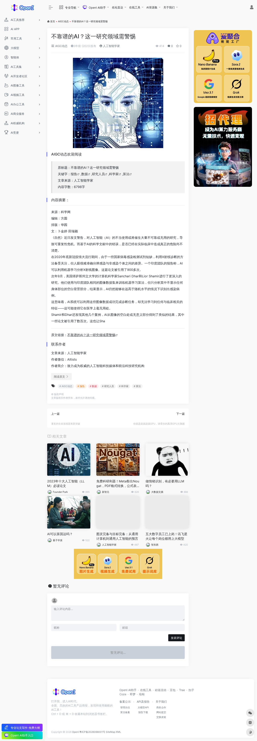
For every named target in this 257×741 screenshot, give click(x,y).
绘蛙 (142, 694)
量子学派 (57, 540)
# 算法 (137, 386)
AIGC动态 (63, 21)
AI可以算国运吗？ (60, 534)
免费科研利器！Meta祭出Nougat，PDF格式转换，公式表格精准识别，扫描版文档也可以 (117, 483)
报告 (74, 174)
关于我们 (169, 7)
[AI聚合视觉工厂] (223, 66)
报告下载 (143, 712)
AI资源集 (151, 7)
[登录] (252, 7)
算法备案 (125, 712)
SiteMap (110, 731)
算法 (126, 174)
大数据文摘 (157, 491)
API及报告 (143, 701)
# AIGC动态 (65, 386)
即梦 (133, 694)
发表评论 (176, 637)
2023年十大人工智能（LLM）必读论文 (66, 483)
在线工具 (134, 7)
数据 (84, 174)
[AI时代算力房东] (223, 147)
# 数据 (93, 386)
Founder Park (60, 491)
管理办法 (125, 707)
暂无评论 (61, 586)
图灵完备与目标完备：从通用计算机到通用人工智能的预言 (117, 536)
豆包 (172, 690)
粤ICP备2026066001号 (92, 731)
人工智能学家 (111, 46)
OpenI (75, 731)
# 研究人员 (108, 386)
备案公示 (125, 701)
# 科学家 (123, 386)
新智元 (105, 491)
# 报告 (81, 386)
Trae (182, 690)
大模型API (143, 707)
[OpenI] (63, 693)
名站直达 (117, 7)
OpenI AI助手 (128, 690)
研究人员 (98, 174)
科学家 (114, 174)
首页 (52, 21)
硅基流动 (160, 690)
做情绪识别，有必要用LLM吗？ (165, 483)
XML (118, 731)
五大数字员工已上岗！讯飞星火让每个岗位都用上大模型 (166, 536)
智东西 (154, 544)
